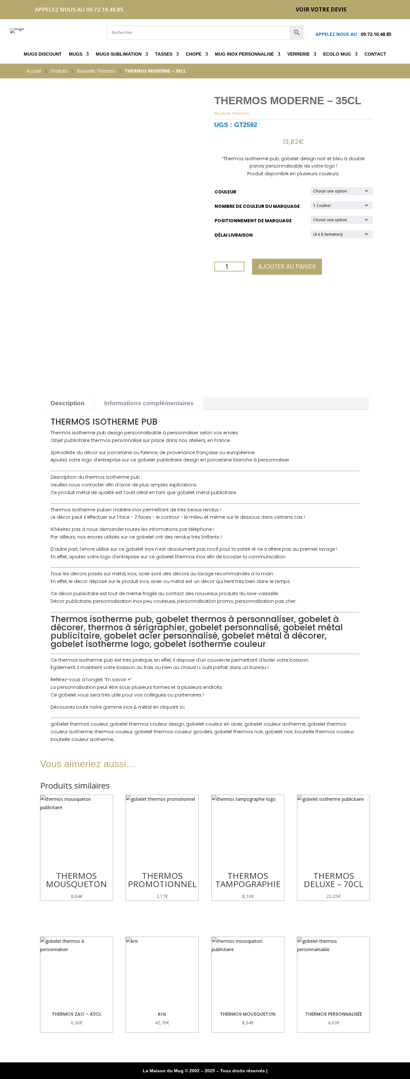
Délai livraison (234, 235)
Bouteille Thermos (231, 113)
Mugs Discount (43, 54)
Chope (193, 54)
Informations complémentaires (149, 403)
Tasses (163, 54)
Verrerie (298, 54)
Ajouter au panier (287, 266)
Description (68, 403)
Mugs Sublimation (119, 54)
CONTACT (375, 54)
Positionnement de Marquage (253, 220)
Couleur (225, 192)
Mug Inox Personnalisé (244, 54)
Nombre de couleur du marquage (257, 206)
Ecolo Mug (337, 54)
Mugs (75, 54)
